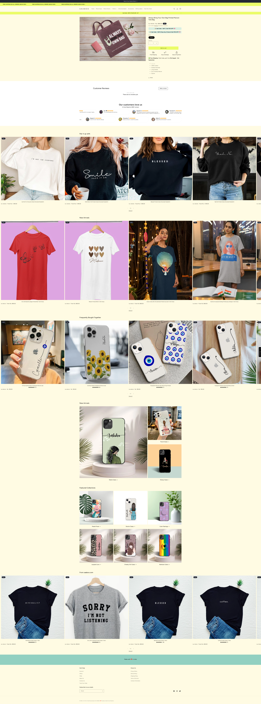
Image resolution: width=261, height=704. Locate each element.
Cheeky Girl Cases (129, 564)
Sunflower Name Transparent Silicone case (96, 385)
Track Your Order (83, 683)
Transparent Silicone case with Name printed (224, 385)
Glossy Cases (164, 480)
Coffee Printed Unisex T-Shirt (224, 640)
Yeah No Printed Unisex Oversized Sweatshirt (224, 201)
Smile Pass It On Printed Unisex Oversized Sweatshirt (96, 201)
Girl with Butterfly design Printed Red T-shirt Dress (33, 301)
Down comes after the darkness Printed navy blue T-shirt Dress (160, 301)
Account (81, 671)
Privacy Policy (134, 671)
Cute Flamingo (164, 526)
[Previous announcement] (80, 13)
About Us (82, 678)
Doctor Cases (130, 526)
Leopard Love (96, 564)
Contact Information (135, 680)
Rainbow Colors (163, 564)
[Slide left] (127, 208)
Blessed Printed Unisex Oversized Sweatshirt (160, 201)
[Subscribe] (102, 691)
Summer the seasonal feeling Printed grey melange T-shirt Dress (224, 301)
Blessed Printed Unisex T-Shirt (160, 640)
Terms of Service (135, 678)
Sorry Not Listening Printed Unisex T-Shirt (96, 640)
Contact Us (82, 680)
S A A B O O (85, 700)
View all (130, 210)
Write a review (163, 88)
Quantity (150, 40)
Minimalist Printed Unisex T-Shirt (33, 640)
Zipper (151, 37)
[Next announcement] (181, 13)
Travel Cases (164, 442)
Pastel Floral (95, 526)
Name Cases (112, 480)
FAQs (81, 676)
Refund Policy (134, 673)
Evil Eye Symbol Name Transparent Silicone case (32, 385)
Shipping (156, 25)
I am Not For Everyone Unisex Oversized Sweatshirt (32, 201)
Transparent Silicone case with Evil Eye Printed (160, 385)
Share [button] (151, 77)
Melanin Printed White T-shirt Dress (96, 301)
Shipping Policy (134, 676)
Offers (81, 673)
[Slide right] (133, 208)
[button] (114, 8)
